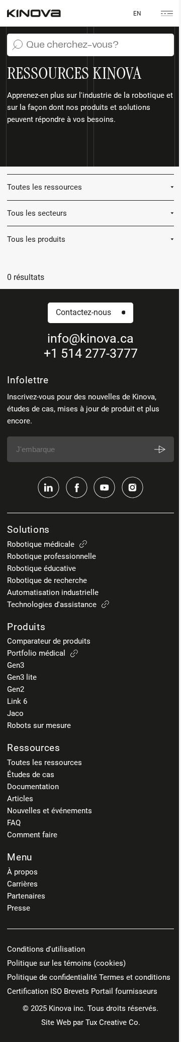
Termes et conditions (134, 977)
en (137, 13)
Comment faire (32, 834)
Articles (20, 798)
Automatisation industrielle (53, 592)
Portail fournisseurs (124, 991)
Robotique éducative (41, 568)
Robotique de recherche (47, 580)
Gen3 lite (22, 677)
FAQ (14, 822)
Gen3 (15, 665)
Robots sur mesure (39, 725)
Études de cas (30, 774)
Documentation (33, 786)
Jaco (15, 713)
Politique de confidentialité (52, 977)
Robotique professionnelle (51, 556)
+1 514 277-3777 (91, 353)
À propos (22, 871)
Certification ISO (34, 991)
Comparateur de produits (48, 641)
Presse (18, 908)
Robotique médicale (40, 544)
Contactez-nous (83, 312)
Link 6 (17, 701)
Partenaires (26, 896)
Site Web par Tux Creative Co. (90, 1022)
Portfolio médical (36, 653)
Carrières (22, 883)
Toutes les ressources (44, 762)
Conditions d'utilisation (46, 949)
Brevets (76, 991)
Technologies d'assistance (52, 604)
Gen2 (15, 689)
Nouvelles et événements (49, 810)
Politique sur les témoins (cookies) (66, 963)
